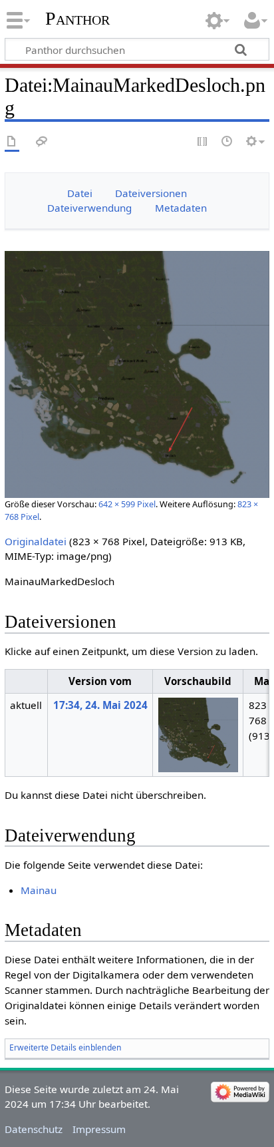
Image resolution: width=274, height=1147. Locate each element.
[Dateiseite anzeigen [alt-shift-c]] (12, 142)
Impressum (99, 1129)
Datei (79, 193)
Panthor (77, 18)
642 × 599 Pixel (127, 504)
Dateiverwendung (89, 207)
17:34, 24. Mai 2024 (100, 705)
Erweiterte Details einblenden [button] (65, 1047)
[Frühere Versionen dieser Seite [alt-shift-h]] (227, 142)
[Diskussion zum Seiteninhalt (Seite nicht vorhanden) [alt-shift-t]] (42, 142)
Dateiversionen (151, 193)
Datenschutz (34, 1129)
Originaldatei (36, 541)
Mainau (39, 890)
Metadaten (181, 207)
